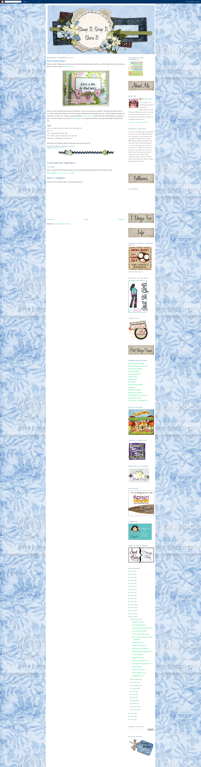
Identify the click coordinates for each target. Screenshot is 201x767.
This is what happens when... (141, 634)
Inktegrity (131, 387)
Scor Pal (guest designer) (136, 363)
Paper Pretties (132, 379)
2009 (132, 713)
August (134, 688)
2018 (132, 592)
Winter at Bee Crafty (138, 670)
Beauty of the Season (138, 645)
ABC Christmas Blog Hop (140, 648)
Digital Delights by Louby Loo (138, 366)
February (135, 706)
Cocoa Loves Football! (139, 631)
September (135, 685)
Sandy (49, 167)
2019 (132, 589)
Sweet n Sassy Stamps (135, 369)
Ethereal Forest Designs (135, 385)
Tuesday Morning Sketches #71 (142, 663)
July (133, 691)
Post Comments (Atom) (63, 224)
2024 (132, 574)
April (134, 700)
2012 (132, 611)
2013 (132, 608)
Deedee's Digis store (77, 118)
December (135, 619)
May (133, 697)
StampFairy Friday (138, 622)
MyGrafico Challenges (135, 392)
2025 (132, 571)
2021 (132, 583)
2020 (132, 586)
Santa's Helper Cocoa (138, 673)
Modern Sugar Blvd (134, 398)
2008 (132, 716)
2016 (132, 598)
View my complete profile (138, 122)
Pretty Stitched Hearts (56, 60)
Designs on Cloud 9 (134, 374)
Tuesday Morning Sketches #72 (142, 651)
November (135, 679)
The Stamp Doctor (134, 371)
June (133, 694)
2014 (132, 605)
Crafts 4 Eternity (87, 116)
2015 (132, 601)
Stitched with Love (68, 66)
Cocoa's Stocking (137, 654)
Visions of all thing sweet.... (140, 660)
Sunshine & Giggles (134, 390)
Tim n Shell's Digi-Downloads (137, 395)
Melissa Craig (147, 99)
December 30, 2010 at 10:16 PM (60, 173)
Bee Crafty (131, 382)
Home (86, 219)
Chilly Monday (137, 666)
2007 (132, 719)
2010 (132, 617)
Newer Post (50, 219)
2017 (132, 595)
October (134, 682)
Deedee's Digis (58, 147)
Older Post (121, 219)
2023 (132, 577)
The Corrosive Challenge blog (137, 400)
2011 (132, 614)
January (134, 710)
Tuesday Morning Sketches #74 (142, 628)
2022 (132, 580)
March (134, 703)
